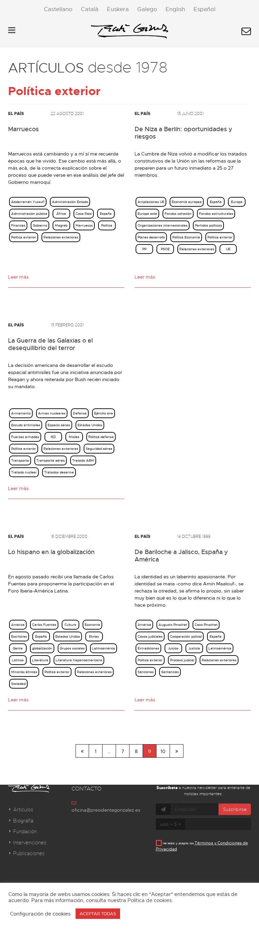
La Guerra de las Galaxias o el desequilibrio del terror (50, 344)
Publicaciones (29, 853)
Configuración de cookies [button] (40, 914)
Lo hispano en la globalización (51, 552)
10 (163, 751)
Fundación (25, 832)
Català (89, 9)
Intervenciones (29, 843)
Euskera (118, 9)
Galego (147, 9)
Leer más (18, 277)
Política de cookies (149, 900)
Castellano (58, 9)
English (175, 9)
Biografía (23, 821)
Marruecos (23, 129)
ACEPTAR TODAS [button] (98, 914)
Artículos (23, 810)
